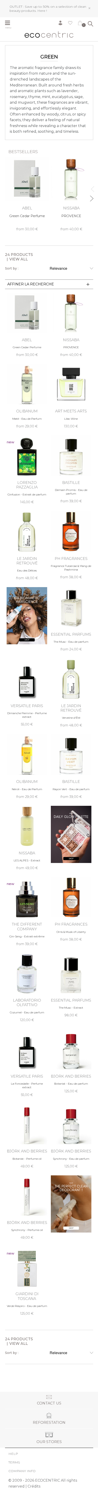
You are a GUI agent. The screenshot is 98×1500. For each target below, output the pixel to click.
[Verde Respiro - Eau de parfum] (27, 1281)
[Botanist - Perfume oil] (27, 1136)
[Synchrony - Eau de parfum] (71, 1136)
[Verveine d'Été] (71, 693)
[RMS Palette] (71, 834)
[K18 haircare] (27, 615)
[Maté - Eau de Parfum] (27, 396)
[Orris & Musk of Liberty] (71, 909)
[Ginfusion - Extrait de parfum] (27, 470)
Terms (14, 1462)
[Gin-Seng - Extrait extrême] (27, 911)
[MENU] (10, 23)
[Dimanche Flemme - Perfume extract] (27, 693)
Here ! (42, 11)
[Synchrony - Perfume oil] (27, 1207)
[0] (80, 24)
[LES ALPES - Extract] (27, 838)
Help (13, 1454)
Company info (22, 1471)
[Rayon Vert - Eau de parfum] (71, 766)
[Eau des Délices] (27, 545)
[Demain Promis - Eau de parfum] (71, 469)
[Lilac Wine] (71, 396)
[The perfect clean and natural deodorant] (71, 1204)
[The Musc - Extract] (71, 985)
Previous (91, 187)
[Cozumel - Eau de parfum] (27, 987)
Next (91, 196)
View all (18, 259)
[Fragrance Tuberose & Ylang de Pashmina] (71, 545)
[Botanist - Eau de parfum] (71, 1061)
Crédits (34, 1486)
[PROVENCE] (71, 194)
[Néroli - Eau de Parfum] (27, 766)
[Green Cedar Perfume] (27, 194)
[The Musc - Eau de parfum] (71, 619)
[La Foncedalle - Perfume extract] (27, 1063)
